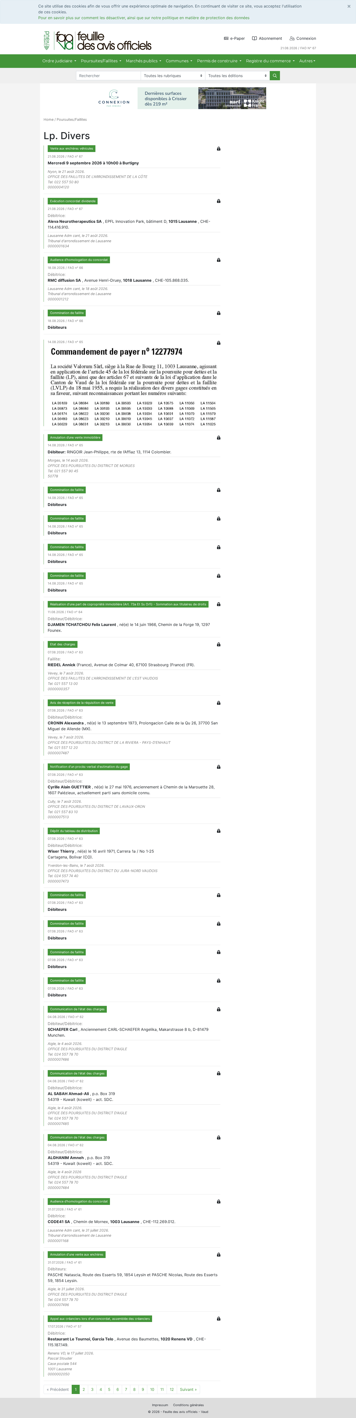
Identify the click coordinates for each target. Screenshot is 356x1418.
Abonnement (270, 38)
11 (162, 1389)
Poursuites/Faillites (72, 119)
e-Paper (237, 38)
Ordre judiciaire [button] (57, 61)
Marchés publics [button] (142, 61)
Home (49, 119)
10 (152, 1389)
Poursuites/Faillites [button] (99, 61)
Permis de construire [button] (218, 61)
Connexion (306, 38)
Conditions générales (188, 1405)
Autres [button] (305, 61)
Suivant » (188, 1389)
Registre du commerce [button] (269, 61)
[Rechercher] (275, 75)
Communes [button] (177, 61)
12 (172, 1389)
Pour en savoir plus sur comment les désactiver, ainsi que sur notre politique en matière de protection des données (143, 17)
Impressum (160, 1405)
